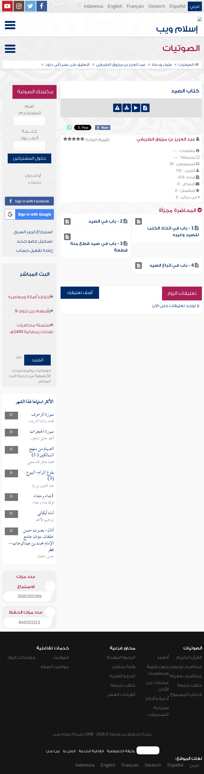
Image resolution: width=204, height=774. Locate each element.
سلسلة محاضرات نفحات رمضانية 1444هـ (31, 328)
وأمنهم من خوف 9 (32, 311)
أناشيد (163, 657)
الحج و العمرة (122, 676)
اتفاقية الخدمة (91, 751)
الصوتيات (182, 48)
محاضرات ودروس (185, 666)
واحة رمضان (123, 666)
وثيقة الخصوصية (121, 751)
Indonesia (93, 6)
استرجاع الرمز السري (33, 231)
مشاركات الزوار (21, 657)
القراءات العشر (121, 694)
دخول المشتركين (29, 158)
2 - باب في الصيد (105, 221)
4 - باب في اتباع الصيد (171, 265)
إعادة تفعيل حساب (34, 250)
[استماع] (136, 108)
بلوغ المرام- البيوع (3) (40, 475)
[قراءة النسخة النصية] (145, 108)
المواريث (61, 657)
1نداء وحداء (44, 496)
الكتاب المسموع (186, 694)
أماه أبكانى (45, 513)
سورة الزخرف (42, 415)
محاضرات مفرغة (185, 676)
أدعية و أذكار (157, 698)
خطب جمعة (189, 685)
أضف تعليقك (79, 292)
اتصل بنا (69, 751)
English (115, 6)
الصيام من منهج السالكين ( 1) (41, 452)
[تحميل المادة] (126, 108)
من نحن (53, 751)
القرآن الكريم (189, 657)
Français (135, 6)
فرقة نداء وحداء (43, 503)
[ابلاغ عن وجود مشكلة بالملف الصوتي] (117, 108)
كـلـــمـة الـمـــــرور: (29, 134)
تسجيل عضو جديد (34, 241)
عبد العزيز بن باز (42, 486)
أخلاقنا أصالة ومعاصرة (29, 297)
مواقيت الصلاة (55, 666)
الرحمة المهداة (121, 657)
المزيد (37, 360)
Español (177, 6)
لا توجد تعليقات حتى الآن (175, 305)
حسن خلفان (45, 556)
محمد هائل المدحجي (40, 462)
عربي (195, 6)
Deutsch (156, 6)
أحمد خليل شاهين (42, 438)
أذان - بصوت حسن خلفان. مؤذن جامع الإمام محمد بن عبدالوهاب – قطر (31, 540)
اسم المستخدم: (29, 109)
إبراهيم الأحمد (45, 520)
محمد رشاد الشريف (41, 421)
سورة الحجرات (42, 432)
